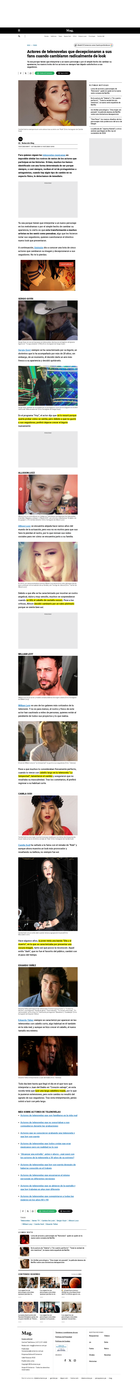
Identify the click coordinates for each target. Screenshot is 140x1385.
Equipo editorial (27, 1339)
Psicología (92, 36)
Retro (106, 1349)
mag (110, 1378)
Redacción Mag (28, 143)
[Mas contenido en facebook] (65, 1360)
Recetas (107, 1355)
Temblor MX (100, 36)
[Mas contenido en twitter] (70, 1360)
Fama (91, 1349)
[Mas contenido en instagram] (74, 1360)
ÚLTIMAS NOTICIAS (99, 85)
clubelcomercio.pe (40, 1378)
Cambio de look (48, 1221)
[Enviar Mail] (19, 143)
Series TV (36, 1221)
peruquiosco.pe (100, 1378)
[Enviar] (19, 36)
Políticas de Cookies (62, 1341)
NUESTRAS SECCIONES (96, 1332)
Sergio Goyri (62, 1221)
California (53, 36)
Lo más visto (25, 1232)
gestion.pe (54, 1378)
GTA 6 (74, 36)
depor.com (64, 1378)
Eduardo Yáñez (52, 1224)
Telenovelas (25, 1221)
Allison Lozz (74, 1221)
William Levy (27, 1224)
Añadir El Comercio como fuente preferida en (93, 45)
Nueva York (67, 36)
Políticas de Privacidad (63, 1337)
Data (106, 1342)
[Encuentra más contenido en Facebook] (20, 73)
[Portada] (27, 1337)
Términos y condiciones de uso (66, 1332)
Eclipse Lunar (83, 36)
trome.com (74, 1378)
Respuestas (94, 1336)
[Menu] (20, 30)
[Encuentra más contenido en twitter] (25, 73)
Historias (93, 1361)
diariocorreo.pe (86, 1378)
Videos (107, 1336)
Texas (60, 36)
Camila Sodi (39, 1224)
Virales (92, 1355)
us (90, 1342)
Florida (46, 36)
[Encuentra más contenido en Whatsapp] (30, 73)
